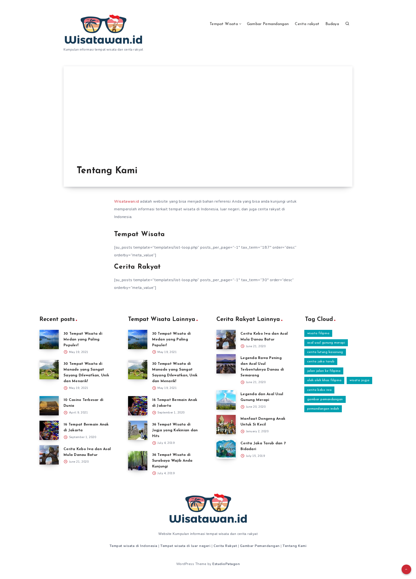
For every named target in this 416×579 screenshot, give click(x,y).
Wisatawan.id (126, 201)
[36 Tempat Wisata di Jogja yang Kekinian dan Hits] (137, 430)
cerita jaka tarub (321, 361)
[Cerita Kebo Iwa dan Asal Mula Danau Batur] (49, 455)
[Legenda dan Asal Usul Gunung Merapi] (226, 400)
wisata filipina (318, 333)
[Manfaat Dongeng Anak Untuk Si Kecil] (226, 424)
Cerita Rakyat (225, 546)
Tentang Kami (294, 546)
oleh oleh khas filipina (324, 380)
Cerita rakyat (307, 24)
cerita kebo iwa (319, 390)
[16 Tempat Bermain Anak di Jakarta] (49, 430)
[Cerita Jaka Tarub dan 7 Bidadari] (226, 449)
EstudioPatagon (226, 564)
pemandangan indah (323, 409)
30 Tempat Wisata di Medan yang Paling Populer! (83, 339)
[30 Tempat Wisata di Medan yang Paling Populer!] (49, 339)
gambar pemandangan (325, 399)
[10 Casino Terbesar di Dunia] (49, 405)
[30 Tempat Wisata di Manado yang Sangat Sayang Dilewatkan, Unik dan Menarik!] (49, 369)
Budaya (332, 24)
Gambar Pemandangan (268, 24)
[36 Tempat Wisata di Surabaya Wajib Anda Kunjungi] (137, 460)
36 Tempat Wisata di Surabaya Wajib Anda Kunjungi (172, 460)
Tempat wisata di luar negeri (185, 546)
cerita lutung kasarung (325, 352)
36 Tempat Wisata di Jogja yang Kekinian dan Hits (175, 430)
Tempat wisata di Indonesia (133, 546)
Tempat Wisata (224, 24)
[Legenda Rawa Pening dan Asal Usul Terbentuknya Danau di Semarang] (226, 363)
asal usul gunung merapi (326, 343)
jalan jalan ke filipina (324, 371)
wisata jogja (359, 380)
